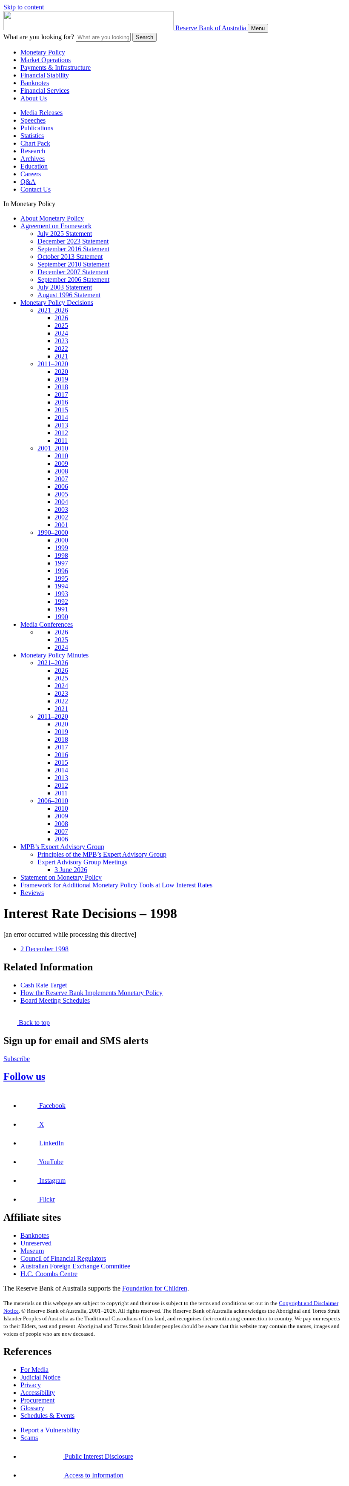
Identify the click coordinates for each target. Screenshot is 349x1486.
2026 (61, 317)
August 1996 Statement (68, 294)
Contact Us (35, 189)
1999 (61, 547)
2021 (61, 356)
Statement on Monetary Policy (61, 877)
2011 (61, 440)
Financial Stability (44, 75)
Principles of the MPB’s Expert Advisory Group (101, 854)
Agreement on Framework (56, 225)
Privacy (30, 1384)
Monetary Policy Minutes (54, 655)
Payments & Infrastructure (55, 67)
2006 (61, 486)
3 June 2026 (70, 869)
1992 (61, 601)
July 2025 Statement (64, 233)
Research (32, 151)
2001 (61, 524)
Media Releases (41, 112)
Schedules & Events (47, 1415)
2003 (61, 509)
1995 (61, 578)
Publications (36, 128)
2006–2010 (52, 800)
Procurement (37, 1400)
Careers (30, 174)
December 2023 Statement (73, 241)
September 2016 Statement (73, 248)
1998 (61, 555)
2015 (61, 409)
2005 (61, 494)
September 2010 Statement (73, 264)
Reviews (32, 892)
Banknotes (34, 82)
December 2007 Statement (73, 271)
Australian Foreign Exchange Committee (75, 1266)
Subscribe (16, 1058)
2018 (61, 386)
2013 (61, 425)
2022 (61, 348)
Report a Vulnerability (50, 1430)
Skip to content (23, 7)
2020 (61, 371)
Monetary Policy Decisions (56, 302)
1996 (61, 570)
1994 (61, 586)
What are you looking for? (38, 36)
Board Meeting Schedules (55, 1000)
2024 (61, 333)
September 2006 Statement (73, 279)
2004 (61, 501)
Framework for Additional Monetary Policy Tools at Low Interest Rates (116, 885)
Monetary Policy (42, 52)
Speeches (33, 120)
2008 (61, 471)
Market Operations (45, 59)
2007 (61, 478)
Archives (32, 158)
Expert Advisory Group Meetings (82, 862)
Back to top (33, 1022)
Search (144, 37)
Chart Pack (35, 143)
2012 (61, 432)
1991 (61, 609)
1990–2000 (52, 532)
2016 (61, 402)
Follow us (24, 1076)
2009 (61, 463)
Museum (32, 1250)
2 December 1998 (44, 948)
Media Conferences (46, 624)
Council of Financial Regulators (63, 1258)
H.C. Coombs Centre (48, 1273)
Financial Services (44, 90)
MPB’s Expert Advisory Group (62, 846)
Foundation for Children (154, 1288)
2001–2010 (52, 448)
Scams (29, 1437)
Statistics (32, 135)
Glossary (32, 1407)
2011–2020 (52, 363)
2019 (61, 379)
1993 (61, 593)
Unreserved (35, 1243)
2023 (61, 340)
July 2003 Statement (64, 287)
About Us (33, 98)
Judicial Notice (40, 1377)
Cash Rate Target (43, 985)
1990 (61, 616)
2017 (61, 394)
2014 (61, 417)
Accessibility (37, 1392)
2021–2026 (52, 310)
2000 (61, 540)
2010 (61, 455)
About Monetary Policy (52, 218)
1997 (61, 563)
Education (34, 166)
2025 (61, 325)
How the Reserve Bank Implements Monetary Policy (91, 992)
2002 (61, 517)
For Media (34, 1369)
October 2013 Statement (70, 256)
